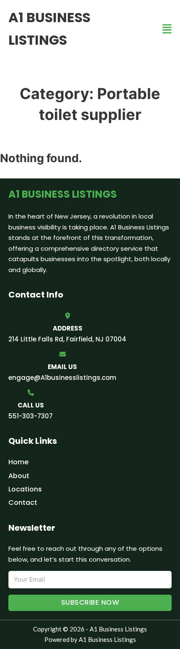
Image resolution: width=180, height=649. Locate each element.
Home (18, 462)
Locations (25, 489)
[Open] (167, 29)
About (18, 476)
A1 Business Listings (49, 28)
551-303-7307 (30, 416)
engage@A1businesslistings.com (62, 377)
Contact (22, 502)
